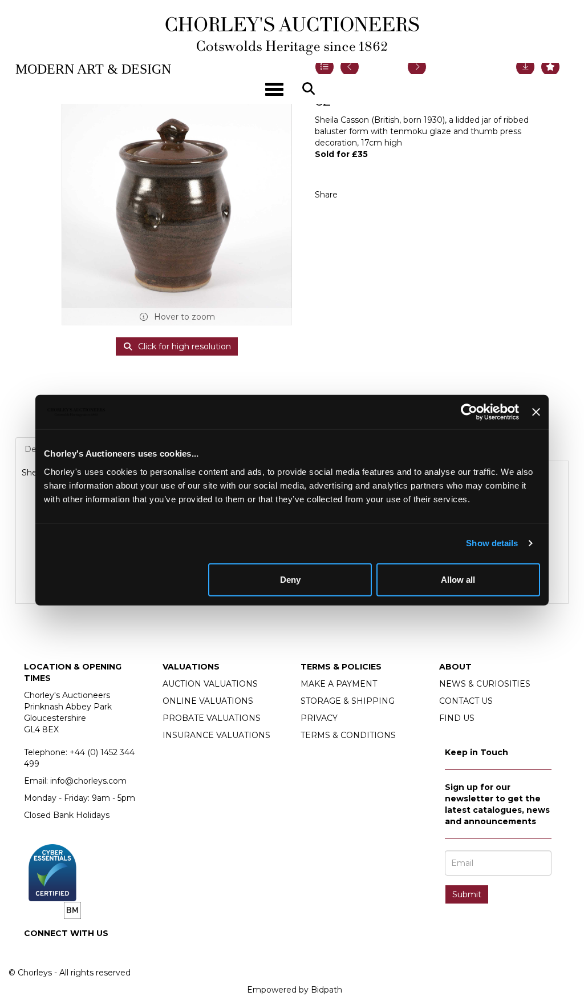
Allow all (458, 579)
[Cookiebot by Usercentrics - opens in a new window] (469, 412)
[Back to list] (324, 66)
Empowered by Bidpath (294, 990)
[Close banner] (536, 412)
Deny (290, 579)
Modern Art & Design (93, 69)
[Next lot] (417, 66)
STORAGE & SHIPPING (348, 701)
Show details (492, 543)
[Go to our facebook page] (35, 952)
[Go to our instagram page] (380, 194)
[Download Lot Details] (525, 66)
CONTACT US (466, 701)
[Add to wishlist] (550, 66)
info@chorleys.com (88, 781)
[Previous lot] (349, 66)
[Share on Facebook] (356, 194)
